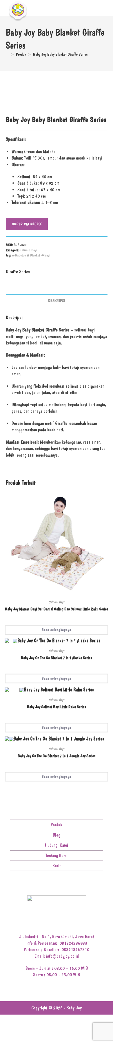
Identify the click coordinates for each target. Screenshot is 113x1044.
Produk (56, 824)
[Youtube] (61, 885)
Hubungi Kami (56, 845)
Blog (56, 835)
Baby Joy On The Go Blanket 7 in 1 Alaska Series (56, 657)
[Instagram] (52, 885)
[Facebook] (43, 885)
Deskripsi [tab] (56, 300)
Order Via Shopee (27, 224)
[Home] (7, 54)
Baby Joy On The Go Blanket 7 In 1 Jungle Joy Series (57, 756)
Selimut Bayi (28, 250)
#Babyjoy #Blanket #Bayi (31, 255)
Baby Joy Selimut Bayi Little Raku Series (56, 706)
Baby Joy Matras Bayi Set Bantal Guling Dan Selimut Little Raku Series (56, 609)
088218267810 (75, 949)
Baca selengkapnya (56, 630)
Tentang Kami (56, 855)
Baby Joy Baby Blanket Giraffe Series (60, 54)
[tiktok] (70, 885)
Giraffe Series (18, 271)
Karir (56, 865)
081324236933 (73, 943)
